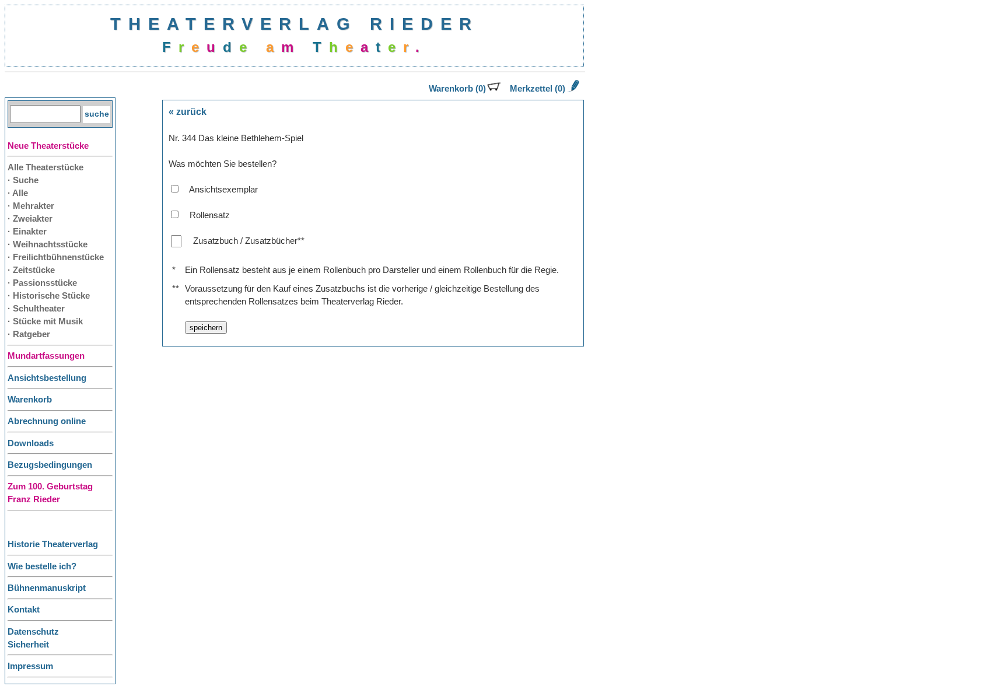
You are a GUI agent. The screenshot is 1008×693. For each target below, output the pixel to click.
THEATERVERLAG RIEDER (294, 23)
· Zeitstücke (31, 270)
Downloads (31, 443)
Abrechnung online (47, 421)
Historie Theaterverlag (53, 544)
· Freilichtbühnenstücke (56, 257)
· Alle (18, 193)
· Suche (23, 180)
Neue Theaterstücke (48, 145)
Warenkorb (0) (457, 88)
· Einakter (27, 231)
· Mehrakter (31, 206)
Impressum (30, 666)
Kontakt (24, 609)
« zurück (187, 112)
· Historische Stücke (49, 295)
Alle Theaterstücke (45, 167)
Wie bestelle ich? (42, 566)
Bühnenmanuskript (47, 588)
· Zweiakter (30, 218)
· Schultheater (36, 308)
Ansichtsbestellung (47, 378)
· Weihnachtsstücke (48, 244)
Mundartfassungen (46, 355)
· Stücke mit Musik (45, 321)
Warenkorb (30, 399)
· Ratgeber (29, 334)
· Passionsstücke (42, 283)
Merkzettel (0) (538, 88)
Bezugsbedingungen (50, 465)
